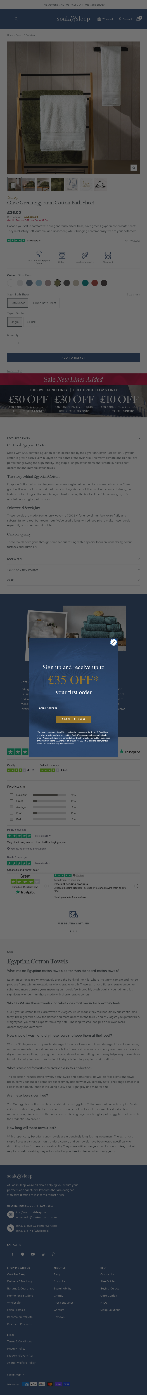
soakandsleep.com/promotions (60, 744)
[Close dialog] (114, 642)
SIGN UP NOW (74, 719)
